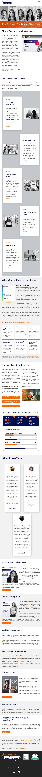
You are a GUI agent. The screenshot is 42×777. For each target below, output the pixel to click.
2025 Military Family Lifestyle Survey (26, 740)
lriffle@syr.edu (23, 748)
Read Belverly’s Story (6, 697)
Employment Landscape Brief (32, 741)
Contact (6, 761)
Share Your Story (5, 732)
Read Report (8, 302)
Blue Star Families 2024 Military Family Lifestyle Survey (11, 397)
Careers (11, 761)
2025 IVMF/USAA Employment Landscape (10, 406)
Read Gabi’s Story (6, 589)
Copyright (18, 763)
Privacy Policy (17, 761)
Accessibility (11, 763)
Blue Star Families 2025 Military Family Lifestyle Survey (11, 402)
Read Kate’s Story (6, 623)
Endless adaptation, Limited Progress (9, 743)
